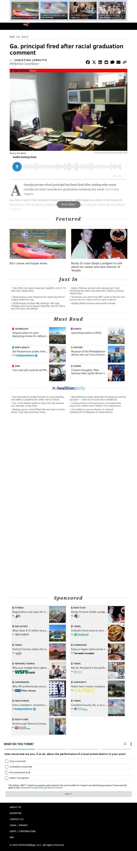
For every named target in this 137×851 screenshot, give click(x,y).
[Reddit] (106, 63)
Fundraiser (80, 644)
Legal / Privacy (19, 825)
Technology (22, 328)
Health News (22, 700)
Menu (131, 26)
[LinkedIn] (100, 63)
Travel (77, 626)
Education (21, 70)
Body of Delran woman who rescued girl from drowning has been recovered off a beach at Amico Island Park (97, 290)
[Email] (118, 63)
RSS (12, 837)
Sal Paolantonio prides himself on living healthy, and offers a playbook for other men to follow (37, 398)
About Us (15, 807)
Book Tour (79, 607)
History (78, 347)
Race (33, 70)
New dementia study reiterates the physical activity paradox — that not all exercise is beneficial (98, 398)
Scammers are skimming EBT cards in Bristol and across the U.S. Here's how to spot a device (97, 298)
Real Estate (21, 626)
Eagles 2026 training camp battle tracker (94, 303)
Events (77, 328)
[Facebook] (88, 63)
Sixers (77, 365)
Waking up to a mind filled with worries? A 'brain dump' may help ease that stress (38, 411)
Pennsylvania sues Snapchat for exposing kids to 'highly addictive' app (38, 298)
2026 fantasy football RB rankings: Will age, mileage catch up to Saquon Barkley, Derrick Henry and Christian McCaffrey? (38, 306)
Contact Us (16, 819)
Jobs (17, 365)
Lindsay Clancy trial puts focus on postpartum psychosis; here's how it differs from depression (95, 404)
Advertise (16, 813)
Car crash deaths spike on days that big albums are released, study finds (37, 404)
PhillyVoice (8, 26)
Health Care (21, 719)
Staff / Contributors (23, 831)
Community (80, 682)
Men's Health (22, 347)
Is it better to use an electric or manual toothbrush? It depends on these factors (91, 411)
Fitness (19, 607)
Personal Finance (25, 663)
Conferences (22, 682)
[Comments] (112, 63)
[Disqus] (68, 462)
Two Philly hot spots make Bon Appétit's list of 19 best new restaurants (38, 289)
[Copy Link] (124, 63)
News (25, 24)
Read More (68, 204)
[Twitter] (94, 63)
